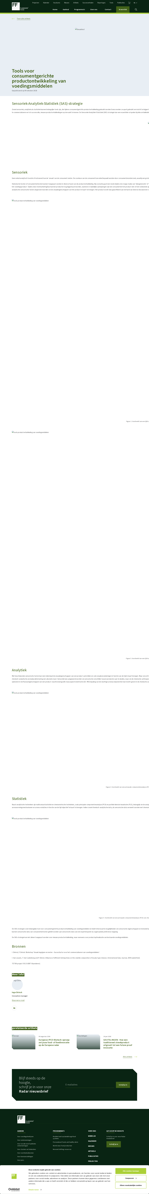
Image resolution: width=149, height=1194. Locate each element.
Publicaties (121, 3)
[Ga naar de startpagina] (20, 6)
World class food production (62, 1146)
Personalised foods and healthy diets (65, 1142)
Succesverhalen (88, 3)
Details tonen (34, 1190)
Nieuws (66, 3)
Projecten (35, 3)
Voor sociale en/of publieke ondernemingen (26, 1145)
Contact (108, 9)
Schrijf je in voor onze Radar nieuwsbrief (115, 1137)
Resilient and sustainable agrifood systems (64, 1137)
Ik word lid (123, 9)
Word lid (92, 1136)
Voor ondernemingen (24, 1140)
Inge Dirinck (17, 992)
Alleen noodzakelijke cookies (131, 1185)
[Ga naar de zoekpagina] (136, 9)
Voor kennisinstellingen (25, 1157)
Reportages (101, 3)
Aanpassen (129, 1178)
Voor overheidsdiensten (25, 1153)
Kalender (46, 3)
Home (55, 9)
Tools (111, 3)
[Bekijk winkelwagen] (129, 3)
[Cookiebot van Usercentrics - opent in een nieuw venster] (14, 1189)
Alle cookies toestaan (131, 1171)
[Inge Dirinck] (17, 984)
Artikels (76, 3)
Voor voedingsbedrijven (25, 1136)
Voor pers (20, 1160)
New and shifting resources (62, 1149)
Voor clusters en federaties (26, 1149)
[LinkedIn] (14, 1007)
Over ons (93, 9)
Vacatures (56, 3)
